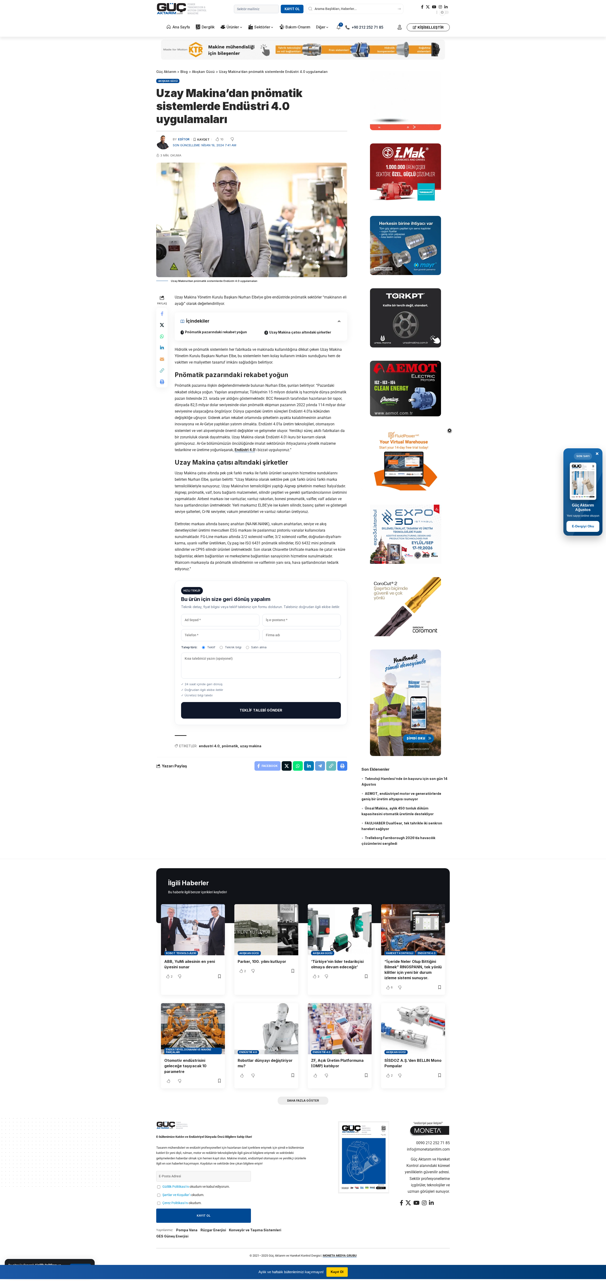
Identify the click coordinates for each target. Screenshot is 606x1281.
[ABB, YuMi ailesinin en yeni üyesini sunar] (193, 929)
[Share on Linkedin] (162, 347)
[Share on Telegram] (320, 766)
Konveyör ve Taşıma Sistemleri (255, 1230)
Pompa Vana (186, 1230)
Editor (183, 139)
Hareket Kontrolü (399, 953)
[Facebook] (422, 7)
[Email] (162, 359)
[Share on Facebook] (162, 313)
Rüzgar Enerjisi (213, 1230)
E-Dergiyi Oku (583, 526)
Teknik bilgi (233, 647)
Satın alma (259, 647)
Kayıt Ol (292, 9)
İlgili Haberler (188, 883)
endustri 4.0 (209, 746)
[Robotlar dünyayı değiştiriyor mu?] (266, 1028)
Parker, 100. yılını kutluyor (262, 961)
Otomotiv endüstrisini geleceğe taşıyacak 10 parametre (185, 1066)
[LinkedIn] (446, 7)
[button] (399, 27)
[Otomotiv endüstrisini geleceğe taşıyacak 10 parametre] (193, 1028)
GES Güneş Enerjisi (172, 1236)
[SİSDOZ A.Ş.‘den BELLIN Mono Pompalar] (413, 1028)
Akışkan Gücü (168, 81)
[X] (428, 7)
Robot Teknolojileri (181, 953)
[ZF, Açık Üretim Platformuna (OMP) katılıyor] (340, 1028)
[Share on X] (162, 325)
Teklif (211, 647)
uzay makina (250, 746)
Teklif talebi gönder (261, 710)
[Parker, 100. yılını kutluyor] (266, 929)
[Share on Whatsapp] (162, 336)
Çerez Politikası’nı (175, 1203)
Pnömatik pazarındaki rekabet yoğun (216, 332)
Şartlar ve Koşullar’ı (176, 1195)
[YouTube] (434, 7)
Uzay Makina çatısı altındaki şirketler (300, 332)
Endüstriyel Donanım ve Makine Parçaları (188, 1051)
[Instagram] (440, 7)
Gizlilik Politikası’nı (175, 1187)
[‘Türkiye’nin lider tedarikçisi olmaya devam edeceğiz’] (340, 929)
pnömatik (230, 746)
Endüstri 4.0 (245, 450)
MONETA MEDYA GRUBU (340, 1255)
